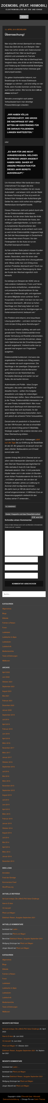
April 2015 (6, 809)
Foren (4, 627)
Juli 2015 (5, 800)
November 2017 (8, 748)
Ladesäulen (6, 642)
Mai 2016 (5, 776)
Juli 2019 (5, 719)
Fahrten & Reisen (8, 623)
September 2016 (8, 766)
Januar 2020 (7, 710)
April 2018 (6, 738)
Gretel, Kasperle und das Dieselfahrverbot (22, 514)
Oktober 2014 (7, 828)
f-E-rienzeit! (6, 908)
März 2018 (6, 743)
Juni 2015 (6, 804)
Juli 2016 (5, 771)
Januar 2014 (7, 856)
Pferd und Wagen (8, 913)
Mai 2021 (5, 696)
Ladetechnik (6, 646)
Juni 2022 (6, 677)
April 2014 (6, 847)
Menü (24, 17)
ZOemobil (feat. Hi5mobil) (24, 5)
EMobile (5, 618)
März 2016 (6, 781)
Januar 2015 (7, 823)
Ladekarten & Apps (9, 637)
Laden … (16, 929)
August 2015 (7, 795)
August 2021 (7, 691)
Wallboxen (6, 660)
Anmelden (6, 873)
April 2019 (6, 724)
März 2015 (6, 814)
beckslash (21, 29)
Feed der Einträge (9, 877)
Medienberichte (8, 651)
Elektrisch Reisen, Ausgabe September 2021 (18, 917)
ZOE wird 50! (37, 517)
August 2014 (7, 833)
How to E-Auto (7, 903)
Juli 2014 (5, 837)
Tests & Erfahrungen (9, 656)
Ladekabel (6, 632)
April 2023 (6, 672)
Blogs (4, 613)
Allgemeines (10, 506)
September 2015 (8, 790)
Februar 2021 (7, 700)
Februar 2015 (7, 818)
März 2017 (6, 752)
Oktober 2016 (7, 762)
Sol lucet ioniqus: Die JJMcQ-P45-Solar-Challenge (20, 898)
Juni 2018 (6, 733)
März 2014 (6, 852)
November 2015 (8, 785)
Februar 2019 (7, 729)
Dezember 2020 (8, 705)
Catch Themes (39, 1099)
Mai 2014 (5, 842)
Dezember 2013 (8, 861)
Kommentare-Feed (9, 882)
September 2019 (8, 715)
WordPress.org (7, 887)
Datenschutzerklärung (11, 1099)
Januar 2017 (7, 757)
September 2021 (8, 686)
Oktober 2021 (7, 682)
